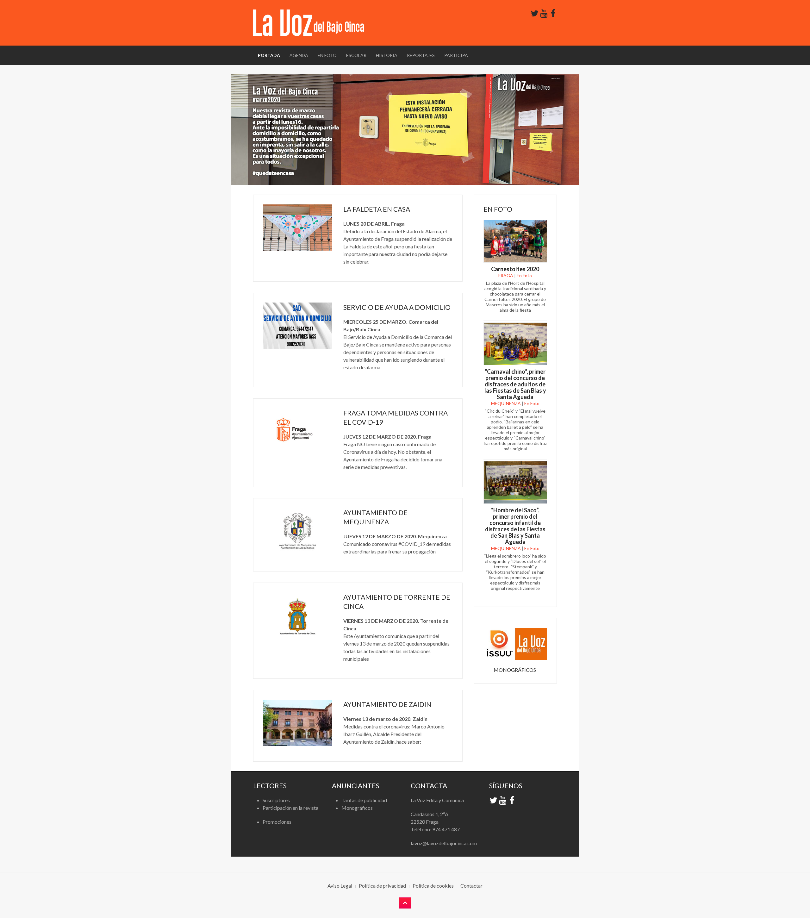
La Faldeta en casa (376, 209)
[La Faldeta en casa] (297, 227)
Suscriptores (276, 800)
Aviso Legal (339, 886)
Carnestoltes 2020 (515, 268)
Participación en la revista (290, 808)
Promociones (277, 822)
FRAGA (505, 275)
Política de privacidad (382, 886)
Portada (269, 55)
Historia (386, 55)
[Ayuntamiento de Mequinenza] (297, 531)
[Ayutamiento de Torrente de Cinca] (297, 615)
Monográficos (357, 808)
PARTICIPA (456, 55)
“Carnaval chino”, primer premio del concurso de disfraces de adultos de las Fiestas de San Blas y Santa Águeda (515, 384)
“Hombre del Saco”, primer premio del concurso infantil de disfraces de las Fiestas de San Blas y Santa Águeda (515, 526)
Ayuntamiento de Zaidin (387, 704)
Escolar (356, 55)
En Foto (327, 55)
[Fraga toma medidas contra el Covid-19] (297, 431)
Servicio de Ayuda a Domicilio (397, 307)
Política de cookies (433, 886)
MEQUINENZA (506, 403)
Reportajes (421, 55)
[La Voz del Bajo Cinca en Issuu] (515, 643)
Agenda (299, 55)
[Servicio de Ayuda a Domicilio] (297, 326)
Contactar (471, 886)
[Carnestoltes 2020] (515, 241)
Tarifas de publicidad (364, 800)
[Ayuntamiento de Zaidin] (297, 723)
